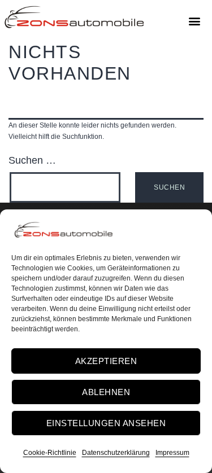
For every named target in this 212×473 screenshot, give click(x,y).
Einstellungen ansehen (106, 423)
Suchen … (32, 160)
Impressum (172, 453)
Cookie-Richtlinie (49, 453)
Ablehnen (106, 392)
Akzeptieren (106, 361)
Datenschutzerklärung (116, 453)
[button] (194, 20)
